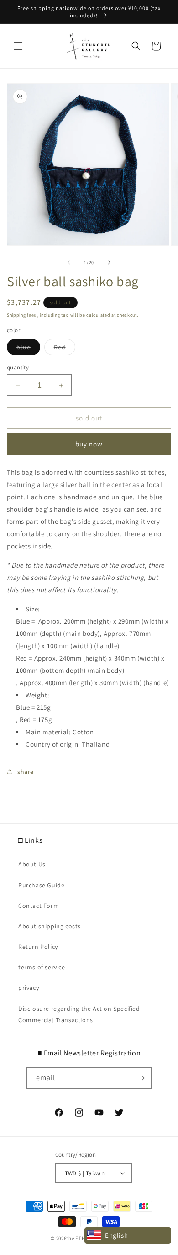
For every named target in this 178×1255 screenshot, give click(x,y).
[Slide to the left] (69, 262)
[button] (18, 46)
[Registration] (141, 1078)
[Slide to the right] (109, 262)
